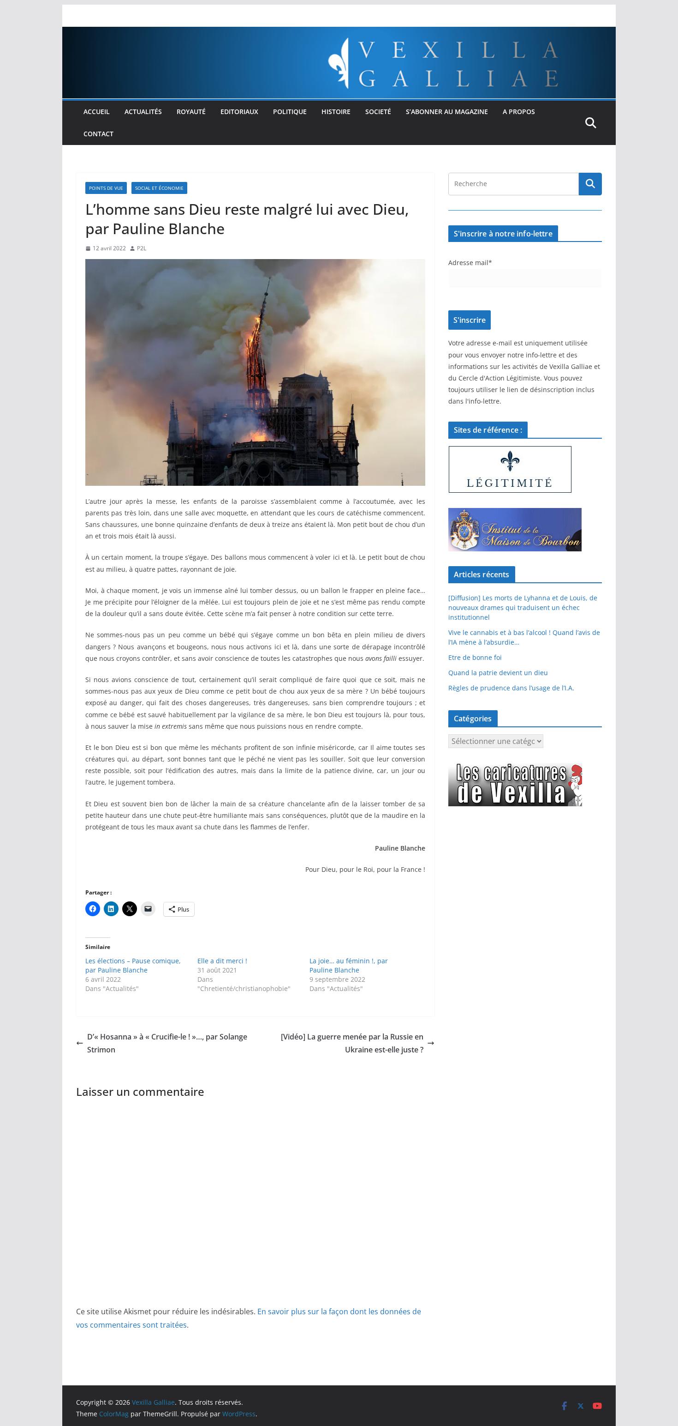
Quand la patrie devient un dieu (498, 672)
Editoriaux (239, 111)
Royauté (191, 111)
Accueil (96, 111)
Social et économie (159, 188)
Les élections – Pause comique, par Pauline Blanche (133, 965)
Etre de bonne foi (475, 657)
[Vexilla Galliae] (339, 33)
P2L (141, 248)
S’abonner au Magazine (447, 111)
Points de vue (106, 188)
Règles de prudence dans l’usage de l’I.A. (511, 687)
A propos (519, 111)
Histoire (336, 111)
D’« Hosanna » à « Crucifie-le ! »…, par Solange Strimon (167, 1043)
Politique (290, 111)
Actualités (143, 111)
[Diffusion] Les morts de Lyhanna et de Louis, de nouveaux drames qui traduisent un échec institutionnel (522, 607)
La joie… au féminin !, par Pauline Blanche (348, 965)
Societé (378, 111)
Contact (98, 133)
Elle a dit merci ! (222, 960)
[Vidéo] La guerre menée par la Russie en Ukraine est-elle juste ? (352, 1043)
